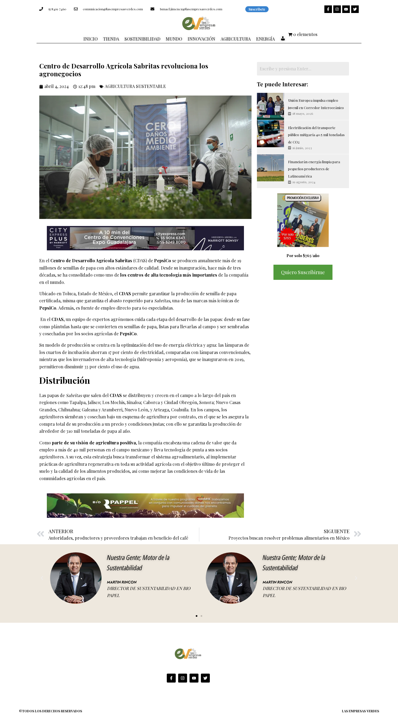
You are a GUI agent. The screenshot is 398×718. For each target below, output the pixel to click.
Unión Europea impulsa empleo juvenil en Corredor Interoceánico (316, 104)
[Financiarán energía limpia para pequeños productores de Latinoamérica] (270, 167)
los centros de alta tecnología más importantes (168, 275)
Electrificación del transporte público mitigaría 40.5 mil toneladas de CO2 (316, 134)
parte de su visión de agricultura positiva (94, 442)
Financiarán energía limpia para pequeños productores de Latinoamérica (314, 168)
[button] (42, 578)
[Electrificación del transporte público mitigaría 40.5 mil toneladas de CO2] (270, 133)
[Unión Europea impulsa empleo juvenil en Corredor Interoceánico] (270, 106)
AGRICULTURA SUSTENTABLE (135, 86)
